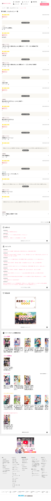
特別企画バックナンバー (25, 327)
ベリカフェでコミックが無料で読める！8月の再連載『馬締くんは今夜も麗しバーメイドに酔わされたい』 (23, 259)
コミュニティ (5, 473)
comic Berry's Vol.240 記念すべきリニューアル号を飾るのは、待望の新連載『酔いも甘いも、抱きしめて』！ (24, 266)
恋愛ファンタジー (15, 467)
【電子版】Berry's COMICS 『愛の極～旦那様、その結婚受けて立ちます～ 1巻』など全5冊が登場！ (22, 262)
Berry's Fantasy (24, 468)
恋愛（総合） (14, 459)
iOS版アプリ (44, 459)
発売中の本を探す (25, 459)
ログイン (45, 1)
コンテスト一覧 (34, 459)
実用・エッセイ (15, 469)
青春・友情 (14, 473)
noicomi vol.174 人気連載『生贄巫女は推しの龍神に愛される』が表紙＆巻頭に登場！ (19, 251)
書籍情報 (35, 1)
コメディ (13, 483)
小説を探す (17, 1)
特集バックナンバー (35, 473)
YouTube (43, 466)
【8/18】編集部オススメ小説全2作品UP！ (11, 279)
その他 (13, 486)
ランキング (26, 1)
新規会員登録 (45, 4)
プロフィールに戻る (44, 222)
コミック (17, 4)
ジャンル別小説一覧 (6, 468)
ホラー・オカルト (15, 478)
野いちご (43, 470)
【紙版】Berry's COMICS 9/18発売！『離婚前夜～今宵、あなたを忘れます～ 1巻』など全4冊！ (22, 269)
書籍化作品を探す (25, 432)
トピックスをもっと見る (25, 287)
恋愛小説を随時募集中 (43, 373)
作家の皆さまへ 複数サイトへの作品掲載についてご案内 (14, 237)
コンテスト (25, 4)
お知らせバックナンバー (25, 240)
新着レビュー (5, 465)
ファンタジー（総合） (16, 464)
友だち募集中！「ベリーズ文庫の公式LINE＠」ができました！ (15, 234)
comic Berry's (24, 466)
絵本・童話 (14, 481)
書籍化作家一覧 (24, 462)
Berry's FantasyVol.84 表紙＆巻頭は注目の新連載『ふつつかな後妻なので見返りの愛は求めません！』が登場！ (25, 276)
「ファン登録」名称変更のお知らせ (10, 231)
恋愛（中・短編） (15, 462)
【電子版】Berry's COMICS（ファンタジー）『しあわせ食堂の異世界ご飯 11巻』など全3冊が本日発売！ (23, 272)
